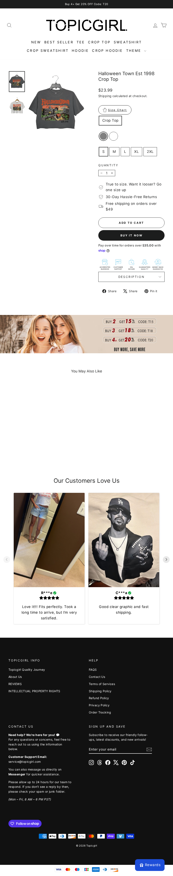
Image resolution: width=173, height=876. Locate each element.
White (113, 136)
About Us (15, 677)
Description (131, 277)
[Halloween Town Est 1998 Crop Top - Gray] (23, 452)
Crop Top (110, 120)
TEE (81, 42)
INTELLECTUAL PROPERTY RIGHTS (34, 691)
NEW (36, 42)
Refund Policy (99, 698)
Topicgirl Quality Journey (26, 669)
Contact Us (97, 677)
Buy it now (131, 235)
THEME (134, 50)
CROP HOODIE (107, 50)
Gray (103, 136)
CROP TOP (99, 42)
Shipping (104, 96)
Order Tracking (100, 712)
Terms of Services (102, 684)
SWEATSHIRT (128, 42)
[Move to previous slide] (7, 560)
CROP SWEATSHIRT (48, 50)
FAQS (93, 669)
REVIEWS (15, 684)
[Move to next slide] (166, 560)
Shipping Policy (100, 691)
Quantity (108, 165)
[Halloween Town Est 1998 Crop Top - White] (29, 452)
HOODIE (80, 50)
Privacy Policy (99, 705)
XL (136, 151)
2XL (150, 151)
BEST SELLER (58, 42)
